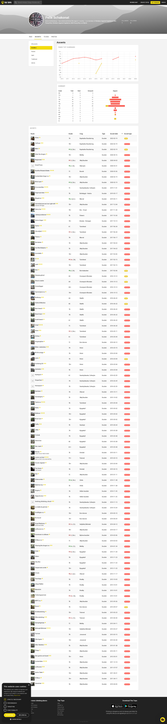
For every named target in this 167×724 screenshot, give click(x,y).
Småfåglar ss (39, 512)
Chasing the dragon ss (42, 545)
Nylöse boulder (84, 535)
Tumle (37, 226)
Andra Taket (39, 672)
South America (33, 707)
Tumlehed (83, 226)
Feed (30, 37)
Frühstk (37, 435)
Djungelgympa (40, 623)
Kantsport (38, 374)
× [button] (28, 685)
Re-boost (38, 518)
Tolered (82, 458)
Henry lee (38, 209)
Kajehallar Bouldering (87, 138)
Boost (37, 606)
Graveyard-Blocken (86, 276)
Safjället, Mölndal (85, 524)
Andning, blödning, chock (43, 501)
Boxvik (82, 171)
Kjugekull (83, 408)
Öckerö (82, 215)
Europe (31, 703)
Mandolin (38, 589)
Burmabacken (84, 270)
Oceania (32, 713)
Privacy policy (60, 709)
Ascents (38, 37)
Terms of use (60, 707)
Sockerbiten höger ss (42, 176)
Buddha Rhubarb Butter (42, 170)
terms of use (133, 713)
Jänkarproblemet (40, 215)
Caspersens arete (41, 567)
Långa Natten (39, 584)
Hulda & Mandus (40, 303)
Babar (37, 407)
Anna (37, 330)
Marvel (82, 199)
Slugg (37, 650)
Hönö (81, 348)
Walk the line (39, 485)
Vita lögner (38, 639)
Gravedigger (39, 286)
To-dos (46, 37)
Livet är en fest (39, 457)
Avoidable (38, 253)
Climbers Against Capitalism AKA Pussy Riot (66, 23)
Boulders (34, 47)
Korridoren (83, 342)
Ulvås (81, 480)
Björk (85, 23)
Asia (31, 711)
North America (33, 705)
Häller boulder (84, 491)
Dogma (37, 490)
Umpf (37, 325)
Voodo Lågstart (40, 463)
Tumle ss (38, 402)
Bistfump (38, 297)
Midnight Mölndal (40, 628)
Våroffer (38, 562)
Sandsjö (82, 425)
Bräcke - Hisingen (85, 221)
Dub (36, 474)
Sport (32, 55)
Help (58, 703)
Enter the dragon (40, 154)
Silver (37, 137)
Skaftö (82, 298)
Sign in (164, 2)
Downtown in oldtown (42, 534)
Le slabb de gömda (41, 507)
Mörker (37, 452)
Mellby (82, 155)
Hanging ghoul (40, 275)
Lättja (37, 430)
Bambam (38, 391)
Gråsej (37, 336)
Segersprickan (40, 192)
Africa (31, 709)
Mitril (37, 148)
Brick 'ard (38, 419)
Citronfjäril (38, 231)
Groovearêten (39, 187)
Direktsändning (40, 611)
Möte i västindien (40, 347)
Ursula (37, 573)
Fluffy (37, 424)
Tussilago (38, 578)
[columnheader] (49, 134)
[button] (16, 719)
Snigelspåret (39, 341)
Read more (17, 695)
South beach (39, 319)
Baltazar (38, 413)
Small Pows (39, 165)
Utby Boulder (84, 160)
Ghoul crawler (39, 280)
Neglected (38, 159)
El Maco (37, 678)
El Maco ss (38, 540)
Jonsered (83, 634)
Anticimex (38, 440)
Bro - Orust (83, 210)
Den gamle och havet (42, 656)
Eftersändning (39, 617)
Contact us (60, 705)
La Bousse (38, 667)
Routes (33, 51)
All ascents (34, 44)
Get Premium (155, 2)
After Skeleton (39, 645)
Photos (54, 37)
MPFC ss (38, 600)
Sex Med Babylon (40, 248)
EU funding (60, 715)
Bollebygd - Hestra (86, 193)
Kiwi (36, 270)
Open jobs (60, 713)
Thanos (37, 237)
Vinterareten (39, 479)
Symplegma (39, 396)
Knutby (82, 579)
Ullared (82, 392)
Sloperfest (38, 380)
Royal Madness (40, 523)
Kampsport (38, 385)
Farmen (37, 633)
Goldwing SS (39, 363)
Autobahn (38, 369)
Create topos (145, 2)
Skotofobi (38, 683)
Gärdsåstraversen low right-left (45, 203)
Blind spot (38, 181)
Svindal (82, 452)
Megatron (38, 198)
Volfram (38, 143)
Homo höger (39, 220)
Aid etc (33, 63)
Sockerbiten (39, 661)
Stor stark (38, 446)
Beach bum (38, 314)
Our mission (60, 711)
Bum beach (38, 308)
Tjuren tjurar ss (40, 292)
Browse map (134, 2)
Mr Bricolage (39, 352)
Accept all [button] (9, 715)
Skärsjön (82, 166)
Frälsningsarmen (40, 595)
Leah (36, 264)
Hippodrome (39, 496)
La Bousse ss (39, 529)
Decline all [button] (23, 715)
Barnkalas (38, 242)
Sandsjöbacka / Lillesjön (87, 188)
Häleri (37, 556)
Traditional (34, 59)
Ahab (37, 551)
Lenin (37, 358)
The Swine (38, 468)
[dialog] (16, 702)
